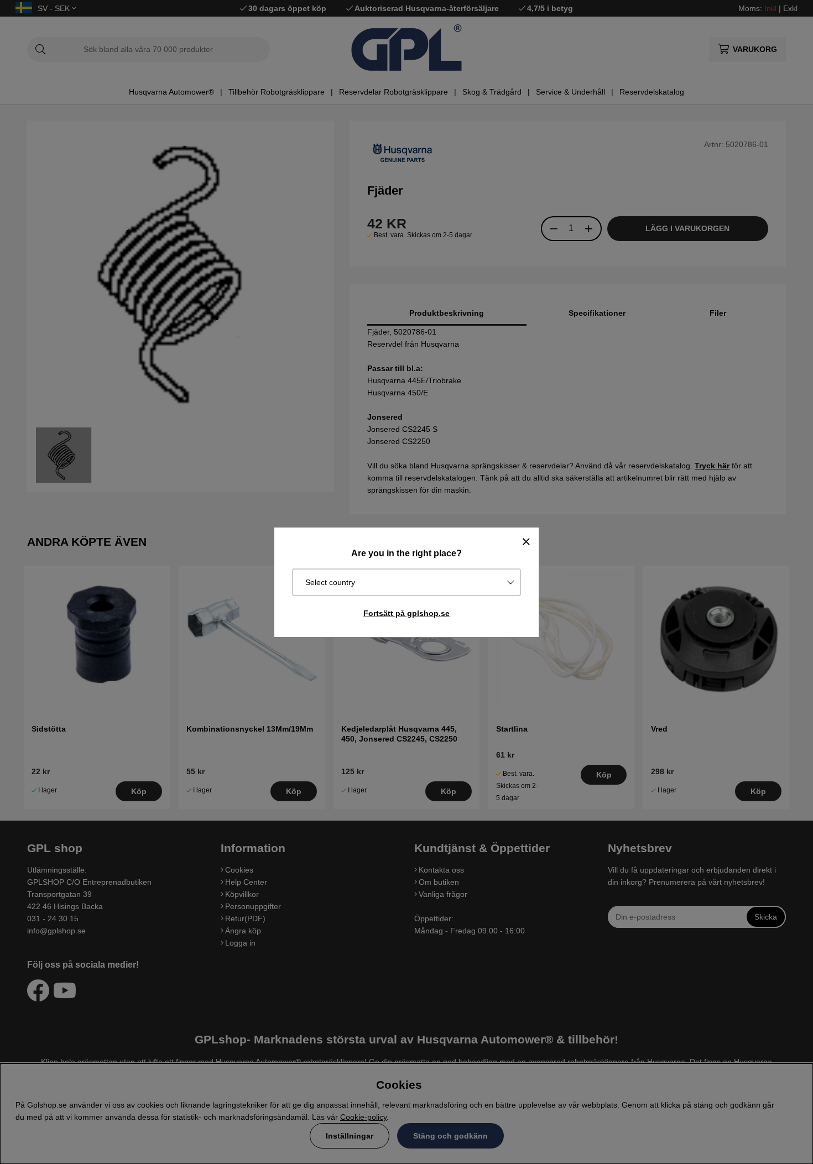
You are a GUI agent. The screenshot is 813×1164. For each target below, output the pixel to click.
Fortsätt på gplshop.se (406, 613)
